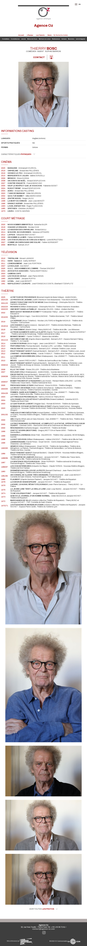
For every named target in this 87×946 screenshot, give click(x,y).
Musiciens (71, 39)
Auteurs (64, 39)
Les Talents (40, 35)
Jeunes (23, 39)
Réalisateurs (56, 39)
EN (79, 4)
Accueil (21, 35)
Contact (39, 57)
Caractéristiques (16, 154)
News (50, 35)
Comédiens (5, 39)
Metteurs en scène (45, 39)
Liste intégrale (80, 39)
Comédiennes (15, 39)
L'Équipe (30, 35)
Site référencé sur (13, 941)
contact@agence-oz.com (43, 929)
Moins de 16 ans (32, 39)
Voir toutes (41, 909)
